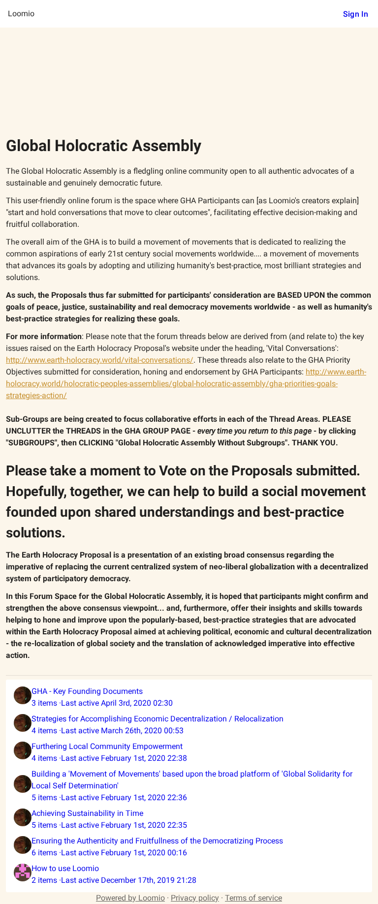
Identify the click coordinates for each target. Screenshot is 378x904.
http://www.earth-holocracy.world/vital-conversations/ (99, 360)
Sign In (355, 14)
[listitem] (189, 697)
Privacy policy (195, 898)
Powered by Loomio (130, 898)
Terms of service (253, 898)
